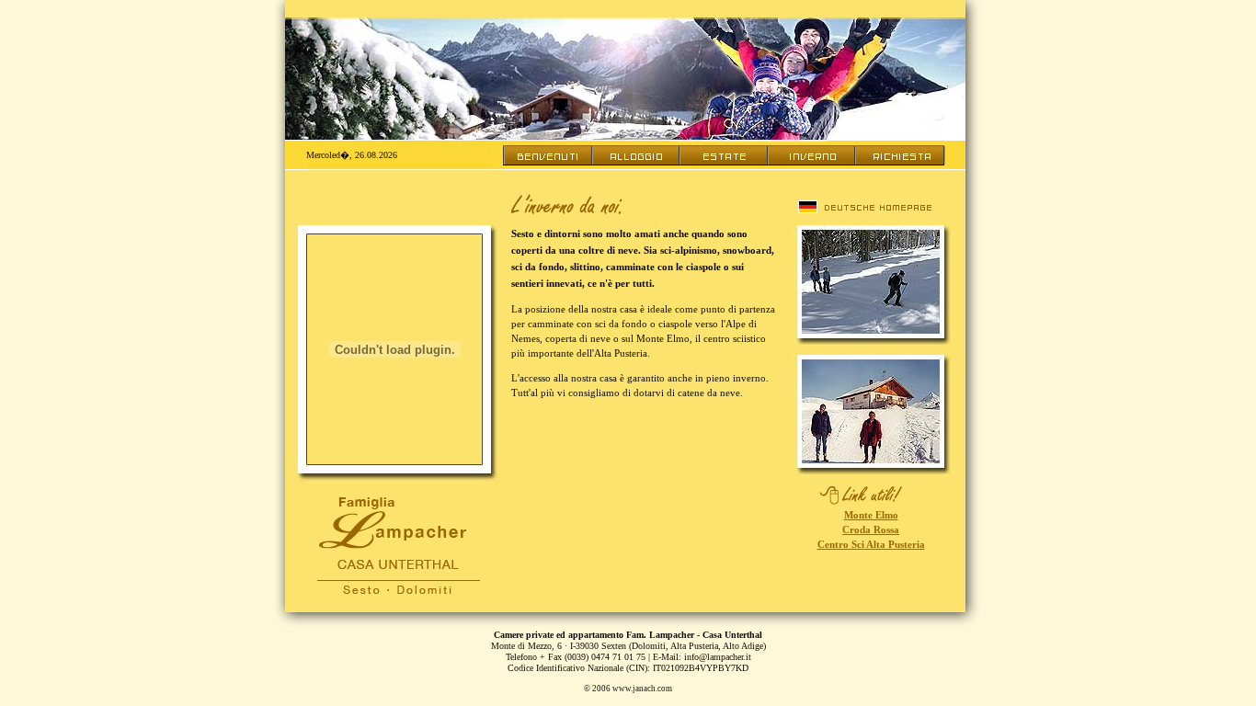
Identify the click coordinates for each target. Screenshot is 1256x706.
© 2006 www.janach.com (628, 688)
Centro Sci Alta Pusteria (871, 544)
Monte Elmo (871, 514)
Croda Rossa (870, 529)
